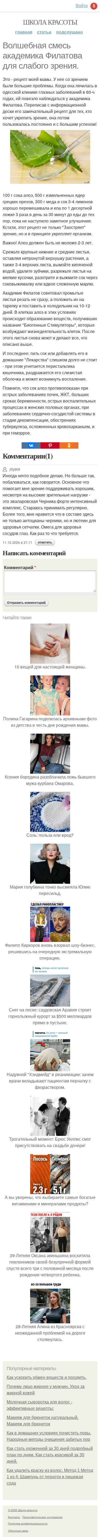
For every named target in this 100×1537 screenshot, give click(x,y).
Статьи (44, 32)
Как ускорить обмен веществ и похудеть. (46, 1377)
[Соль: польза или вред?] (50, 829)
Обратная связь (18, 1530)
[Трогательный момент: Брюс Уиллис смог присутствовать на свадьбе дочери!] (50, 1132)
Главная (23, 32)
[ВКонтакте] (31, 445)
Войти (82, 5)
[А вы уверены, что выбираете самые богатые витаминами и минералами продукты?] (50, 1191)
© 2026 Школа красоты (22, 1510)
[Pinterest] (50, 445)
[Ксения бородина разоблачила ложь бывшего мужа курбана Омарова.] (50, 770)
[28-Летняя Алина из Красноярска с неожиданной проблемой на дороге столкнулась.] (50, 1320)
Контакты (14, 1517)
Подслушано (69, 32)
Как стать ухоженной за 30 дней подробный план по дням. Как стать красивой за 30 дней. (50, 1455)
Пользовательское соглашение (42, 1517)
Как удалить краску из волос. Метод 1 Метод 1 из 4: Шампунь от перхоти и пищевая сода (50, 1476)
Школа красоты (50, 21)
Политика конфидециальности (27, 1523)
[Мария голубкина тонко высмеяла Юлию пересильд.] (50, 880)
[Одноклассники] (68, 445)
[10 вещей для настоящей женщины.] (50, 660)
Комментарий (20, 567)
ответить (45, 542)
